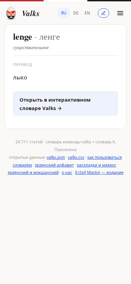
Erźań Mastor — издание (99, 172)
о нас (67, 172)
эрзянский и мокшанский (33, 172)
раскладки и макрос (96, 165)
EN (87, 13)
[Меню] (120, 13)
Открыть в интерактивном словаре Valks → (55, 103)
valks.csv (76, 157)
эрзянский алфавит (54, 165)
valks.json (56, 157)
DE (76, 13)
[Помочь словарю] (103, 13)
